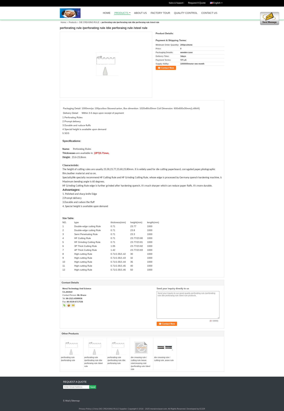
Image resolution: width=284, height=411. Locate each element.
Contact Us (209, 13)
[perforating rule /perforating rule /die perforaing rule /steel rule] (106, 64)
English (217, 2)
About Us (140, 13)
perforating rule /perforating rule (68, 358)
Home (106, 13)
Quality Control (185, 13)
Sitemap (75, 400)
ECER (202, 409)
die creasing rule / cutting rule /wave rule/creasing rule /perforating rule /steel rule (140, 363)
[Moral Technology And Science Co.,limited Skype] (64, 305)
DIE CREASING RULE (89, 22)
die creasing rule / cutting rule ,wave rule (164, 358)
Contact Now (167, 68)
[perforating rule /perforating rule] (71, 347)
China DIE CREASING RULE (106, 409)
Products (121, 13)
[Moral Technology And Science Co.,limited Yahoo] (69, 305)
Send (92, 387)
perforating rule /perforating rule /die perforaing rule (116, 360)
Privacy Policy (85, 409)
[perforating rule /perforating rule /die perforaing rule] (118, 347)
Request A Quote (197, 2)
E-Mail (66, 400)
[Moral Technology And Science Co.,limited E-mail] (73, 305)
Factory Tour (160, 13)
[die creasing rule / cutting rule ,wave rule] (164, 347)
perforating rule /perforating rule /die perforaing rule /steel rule (93, 361)
